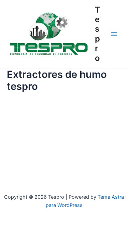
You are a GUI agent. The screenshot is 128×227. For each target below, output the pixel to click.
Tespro (97, 34)
